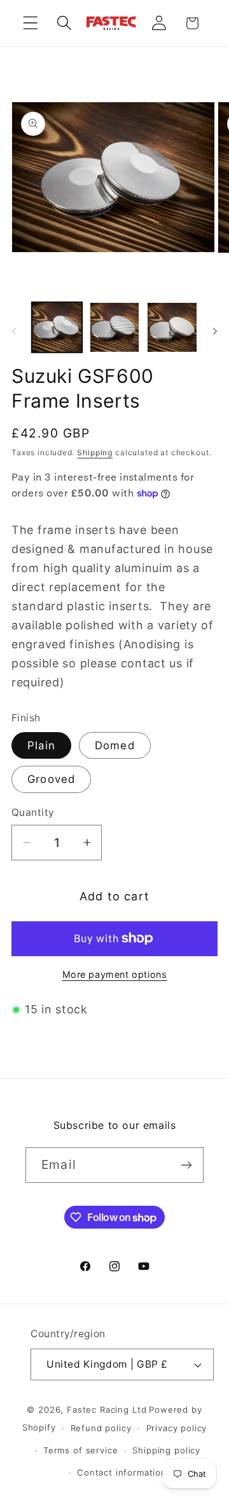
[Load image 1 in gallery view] (57, 327)
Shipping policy (166, 1450)
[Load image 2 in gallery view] (115, 327)
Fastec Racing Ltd (106, 1409)
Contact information (122, 1472)
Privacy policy (176, 1428)
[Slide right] (215, 331)
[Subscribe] (186, 1165)
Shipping (95, 452)
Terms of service (80, 1450)
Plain (41, 745)
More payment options (114, 974)
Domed (115, 745)
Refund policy (101, 1428)
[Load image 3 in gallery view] (172, 327)
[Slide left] (14, 331)
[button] (31, 23)
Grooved (51, 779)
